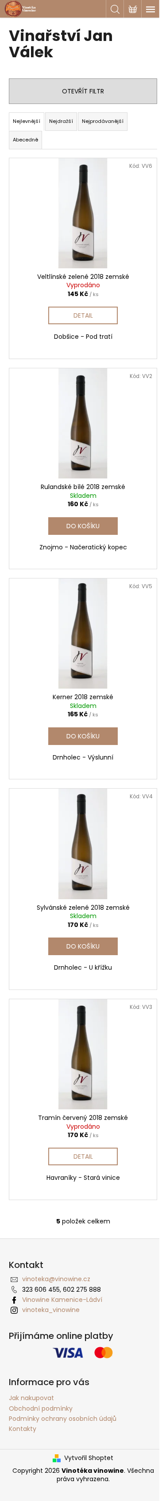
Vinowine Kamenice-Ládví (62, 1299)
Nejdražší (61, 121)
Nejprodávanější (103, 121)
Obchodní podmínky (41, 1408)
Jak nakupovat (31, 1398)
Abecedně (25, 139)
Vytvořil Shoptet (88, 1458)
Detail (83, 315)
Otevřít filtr (83, 91)
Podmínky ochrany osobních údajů (62, 1418)
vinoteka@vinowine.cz (56, 1279)
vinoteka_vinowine (51, 1309)
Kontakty (22, 1428)
